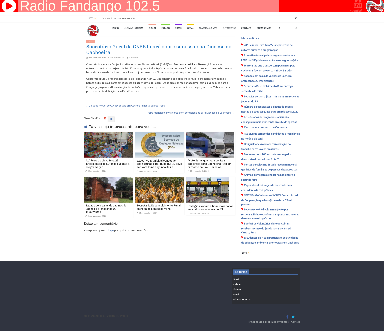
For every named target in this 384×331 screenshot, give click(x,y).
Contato (246, 28)
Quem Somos (264, 28)
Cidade (152, 28)
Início (115, 28)
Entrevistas (229, 28)
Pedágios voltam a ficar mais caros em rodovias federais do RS (210, 208)
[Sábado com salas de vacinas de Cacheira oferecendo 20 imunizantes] (108, 178)
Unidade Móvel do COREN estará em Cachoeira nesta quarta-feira (125, 105)
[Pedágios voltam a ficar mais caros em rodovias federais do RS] (207, 178)
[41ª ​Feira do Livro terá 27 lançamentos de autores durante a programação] (108, 133)
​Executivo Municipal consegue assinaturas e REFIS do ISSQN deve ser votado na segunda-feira (159, 164)
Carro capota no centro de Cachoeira (265, 127)
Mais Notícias (250, 38)
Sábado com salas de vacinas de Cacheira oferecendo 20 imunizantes (106, 209)
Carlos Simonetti (117, 58)
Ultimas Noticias (133, 28)
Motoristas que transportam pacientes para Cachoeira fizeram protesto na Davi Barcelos (209, 164)
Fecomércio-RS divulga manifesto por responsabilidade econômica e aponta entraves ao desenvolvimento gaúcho (270, 214)
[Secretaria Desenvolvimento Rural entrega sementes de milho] (159, 178)
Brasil (178, 28)
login (111, 230)
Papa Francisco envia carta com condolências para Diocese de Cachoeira (191, 112)
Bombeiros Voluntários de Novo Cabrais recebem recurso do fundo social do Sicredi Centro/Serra (266, 228)
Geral (190, 28)
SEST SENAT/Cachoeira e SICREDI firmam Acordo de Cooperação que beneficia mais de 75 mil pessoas (270, 200)
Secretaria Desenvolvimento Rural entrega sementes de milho (159, 207)
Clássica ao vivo (208, 28)
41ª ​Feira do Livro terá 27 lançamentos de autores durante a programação (107, 164)
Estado (165, 28)
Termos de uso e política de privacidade (268, 321)
